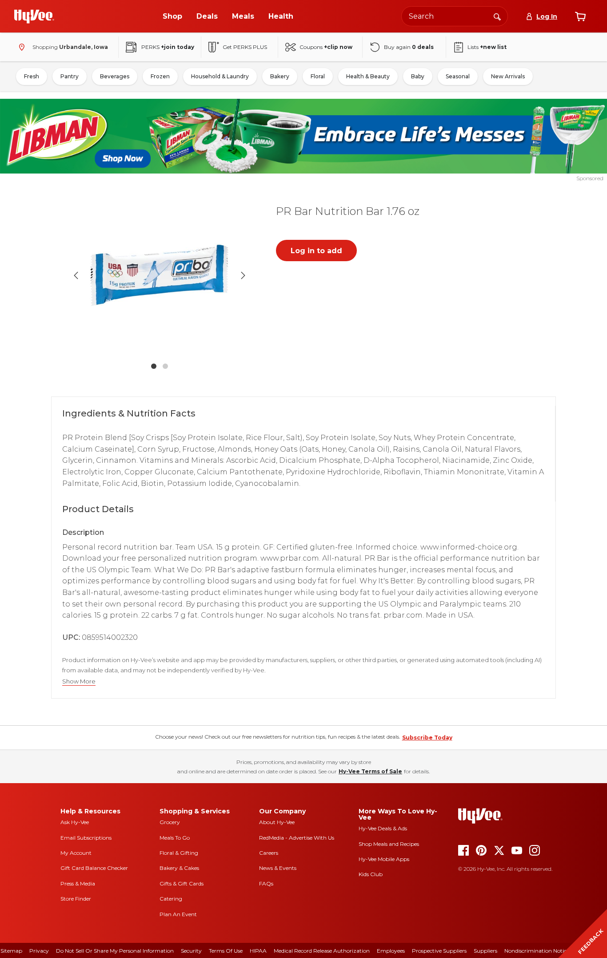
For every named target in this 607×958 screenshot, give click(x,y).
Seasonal (458, 76)
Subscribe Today (427, 737)
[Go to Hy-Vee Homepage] (34, 16)
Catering (171, 898)
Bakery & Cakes (179, 868)
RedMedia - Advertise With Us (296, 837)
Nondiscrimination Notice (536, 950)
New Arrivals (508, 76)
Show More (79, 681)
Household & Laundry (220, 76)
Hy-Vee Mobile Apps (384, 859)
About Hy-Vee (277, 822)
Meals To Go (175, 837)
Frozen (160, 76)
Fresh (31, 76)
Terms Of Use (226, 950)
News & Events (277, 868)
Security (191, 950)
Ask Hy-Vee (74, 822)
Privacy (39, 950)
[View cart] (580, 16)
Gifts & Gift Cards (182, 883)
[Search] (497, 16)
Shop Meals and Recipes (389, 844)
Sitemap (11, 950)
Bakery (279, 76)
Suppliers (485, 950)
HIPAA (258, 950)
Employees (391, 950)
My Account (76, 852)
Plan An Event (178, 914)
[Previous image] (76, 275)
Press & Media (77, 883)
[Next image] (243, 275)
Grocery (170, 822)
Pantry (69, 76)
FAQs (266, 883)
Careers (268, 852)
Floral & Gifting (179, 852)
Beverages (114, 76)
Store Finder (75, 898)
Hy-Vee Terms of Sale (370, 771)
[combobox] (454, 16)
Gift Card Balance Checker (94, 868)
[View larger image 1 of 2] (159, 275)
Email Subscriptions (86, 837)
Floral (318, 76)
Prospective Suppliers (439, 950)
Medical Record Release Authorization (322, 950)
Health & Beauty (368, 76)
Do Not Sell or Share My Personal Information (115, 950)
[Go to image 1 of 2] (154, 366)
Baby (417, 76)
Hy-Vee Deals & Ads (383, 828)
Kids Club (371, 874)
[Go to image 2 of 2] (165, 366)
